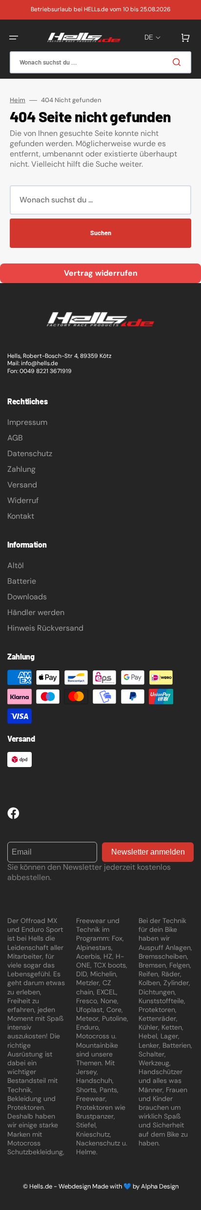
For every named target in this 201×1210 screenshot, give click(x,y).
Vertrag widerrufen (101, 273)
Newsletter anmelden (148, 852)
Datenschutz (29, 453)
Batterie (21, 581)
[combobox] (100, 62)
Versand (22, 485)
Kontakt (20, 516)
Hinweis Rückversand (45, 628)
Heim (17, 100)
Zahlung (21, 469)
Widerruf (23, 500)
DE (148, 37)
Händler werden (35, 612)
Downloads (27, 597)
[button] (13, 37)
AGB (15, 438)
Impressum (27, 422)
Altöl (15, 565)
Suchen (100, 233)
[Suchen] (178, 62)
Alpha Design (160, 1186)
